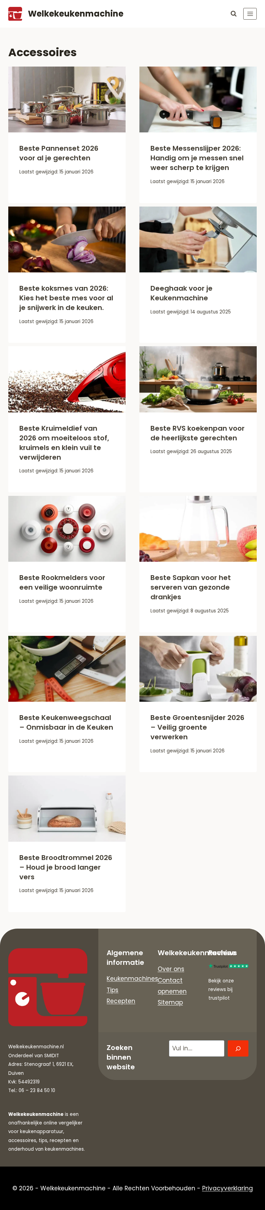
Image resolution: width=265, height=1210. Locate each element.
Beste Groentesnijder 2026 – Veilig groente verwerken (197, 727)
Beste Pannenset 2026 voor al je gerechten (58, 153)
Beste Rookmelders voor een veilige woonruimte (62, 582)
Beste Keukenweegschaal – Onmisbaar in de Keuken (66, 722)
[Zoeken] (238, 1048)
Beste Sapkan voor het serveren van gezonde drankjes (190, 587)
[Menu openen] (250, 13)
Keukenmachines (132, 978)
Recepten (121, 1001)
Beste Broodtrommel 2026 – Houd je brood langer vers (65, 867)
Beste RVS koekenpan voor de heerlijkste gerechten (197, 433)
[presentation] (67, 99)
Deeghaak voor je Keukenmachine (181, 293)
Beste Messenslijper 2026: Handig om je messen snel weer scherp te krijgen (197, 157)
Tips (112, 990)
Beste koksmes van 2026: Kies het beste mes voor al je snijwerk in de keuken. (66, 297)
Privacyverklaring (227, 1188)
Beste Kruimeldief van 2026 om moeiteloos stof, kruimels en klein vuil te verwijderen (64, 442)
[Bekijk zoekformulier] (233, 14)
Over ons (171, 969)
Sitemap (170, 1002)
